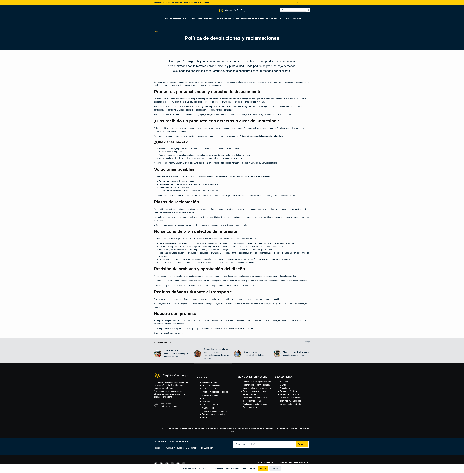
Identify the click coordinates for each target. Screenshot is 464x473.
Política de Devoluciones (290, 398)
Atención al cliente (174, 2)
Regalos (274, 18)
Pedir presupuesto (191, 2)
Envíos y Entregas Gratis (290, 404)
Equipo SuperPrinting (211, 385)
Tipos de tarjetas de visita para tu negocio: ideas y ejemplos (296, 353)
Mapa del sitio (208, 408)
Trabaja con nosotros (211, 405)
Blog (204, 398)
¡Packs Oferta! (283, 18)
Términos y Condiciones (290, 401)
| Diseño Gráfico (296, 18)
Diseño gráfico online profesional (257, 388)
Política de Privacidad (289, 394)
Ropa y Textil (265, 18)
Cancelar (275, 468)
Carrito (283, 385)
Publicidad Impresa (194, 18)
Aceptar (263, 468)
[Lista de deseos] (297, 2)
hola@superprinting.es (180, 149)
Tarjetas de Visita (179, 18)
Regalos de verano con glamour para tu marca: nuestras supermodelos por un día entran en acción (216, 353)
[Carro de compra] (309, 2)
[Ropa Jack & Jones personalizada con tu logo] (237, 353)
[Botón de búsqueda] (308, 10)
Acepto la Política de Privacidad (247, 451)
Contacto (205, 2)
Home (156, 31)
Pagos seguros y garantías (213, 414)
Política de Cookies (288, 391)
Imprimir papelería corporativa (215, 411)
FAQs (204, 417)
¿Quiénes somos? (210, 382)
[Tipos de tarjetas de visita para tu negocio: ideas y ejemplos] (277, 353)
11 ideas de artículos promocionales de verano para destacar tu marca (176, 353)
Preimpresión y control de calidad (257, 385)
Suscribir (302, 444)
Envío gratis (159, 2)
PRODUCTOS (167, 18)
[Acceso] (291, 2)
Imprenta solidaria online (212, 389)
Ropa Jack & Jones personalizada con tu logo (253, 353)
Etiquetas (235, 18)
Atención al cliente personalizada (257, 382)
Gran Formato (225, 18)
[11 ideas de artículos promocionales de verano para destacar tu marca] (157, 353)
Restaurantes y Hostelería (249, 18)
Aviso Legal (285, 388)
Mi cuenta (284, 382)
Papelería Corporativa (211, 18)
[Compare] (303, 2)
